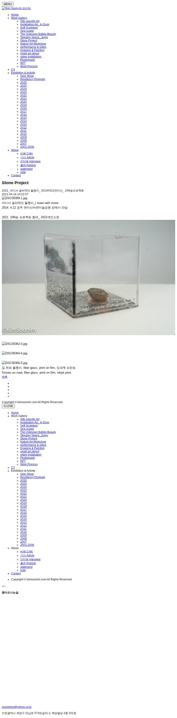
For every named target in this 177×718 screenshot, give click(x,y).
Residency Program (32, 79)
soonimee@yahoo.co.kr (17, 707)
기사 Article (27, 157)
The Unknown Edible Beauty (38, 34)
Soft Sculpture (29, 27)
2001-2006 (27, 146)
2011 (23, 130)
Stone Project (28, 40)
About (14, 150)
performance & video (33, 47)
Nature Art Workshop (33, 43)
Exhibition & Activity (23, 72)
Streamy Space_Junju (34, 37)
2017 (23, 111)
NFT (23, 63)
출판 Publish (28, 165)
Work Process (29, 66)
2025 (23, 85)
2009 (23, 137)
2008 (23, 140)
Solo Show (27, 76)
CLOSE (8, 406)
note (23, 172)
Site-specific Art (29, 21)
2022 (23, 95)
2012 (23, 127)
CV (13, 69)
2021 (23, 98)
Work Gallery (19, 18)
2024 (23, 88)
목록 (4, 376)
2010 (23, 134)
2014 (23, 121)
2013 (23, 124)
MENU (8, 4)
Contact (16, 175)
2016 (23, 114)
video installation (30, 56)
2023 (23, 92)
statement (26, 169)
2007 (23, 143)
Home (15, 14)
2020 (23, 101)
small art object (29, 53)
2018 (23, 108)
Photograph (27, 59)
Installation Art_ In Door (34, 24)
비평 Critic (26, 153)
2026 (23, 82)
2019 (23, 105)
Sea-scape (27, 30)
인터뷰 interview (30, 161)
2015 (23, 117)
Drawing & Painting (32, 50)
